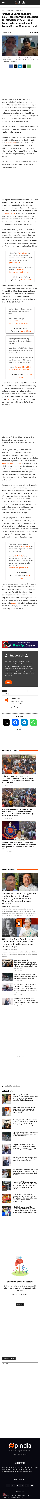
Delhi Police (15, 691)
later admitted (11, 143)
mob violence (23, 691)
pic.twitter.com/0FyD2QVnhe (18, 323)
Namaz (30, 691)
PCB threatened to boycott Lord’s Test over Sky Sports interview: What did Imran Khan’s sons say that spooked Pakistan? (25, 1172)
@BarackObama (14, 263)
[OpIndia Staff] (6, 703)
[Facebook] (11, 66)
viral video (5, 693)
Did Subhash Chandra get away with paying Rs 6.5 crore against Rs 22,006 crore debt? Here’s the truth (26, 1000)
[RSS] (18, 1485)
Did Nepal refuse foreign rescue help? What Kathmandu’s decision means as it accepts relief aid (25, 976)
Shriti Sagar (5, 949)
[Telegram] (20, 66)
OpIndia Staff (34, 32)
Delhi (9, 691)
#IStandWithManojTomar (17, 321)
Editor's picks (10, 10)
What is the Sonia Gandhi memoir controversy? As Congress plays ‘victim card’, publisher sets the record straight (19, 943)
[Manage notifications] (4, 1494)
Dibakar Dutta (6, 906)
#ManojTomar (23, 253)
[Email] (24, 66)
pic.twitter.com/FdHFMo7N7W (19, 369)
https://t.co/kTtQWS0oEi (22, 367)
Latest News (7, 1091)
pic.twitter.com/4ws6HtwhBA (18, 272)
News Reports (19, 10)
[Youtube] (32, 1485)
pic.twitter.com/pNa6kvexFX (18, 568)
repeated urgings (8, 213)
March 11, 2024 (25, 280)
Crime (3, 10)
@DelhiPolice (18, 270)
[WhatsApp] (29, 66)
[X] (15, 66)
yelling (9, 399)
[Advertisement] (20, 1029)
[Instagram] (14, 706)
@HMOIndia (19, 556)
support (14, 603)
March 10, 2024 (26, 331)
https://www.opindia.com (17, 701)
